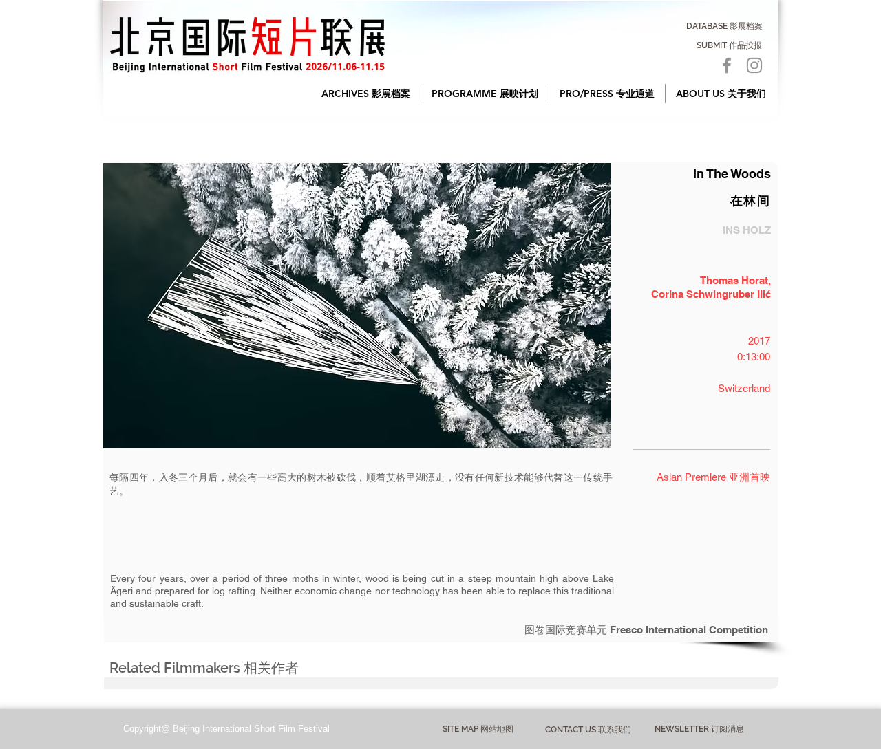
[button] (366, 93)
